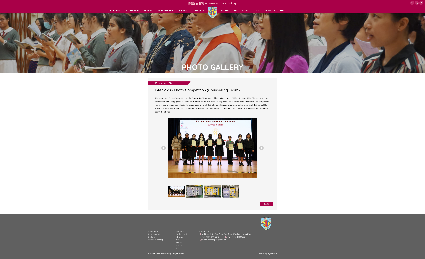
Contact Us (270, 10)
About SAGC (115, 10)
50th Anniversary (165, 10)
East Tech (273, 254)
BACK (266, 204)
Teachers (182, 10)
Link (282, 10)
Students (148, 10)
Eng (416, 3)
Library (256, 10)
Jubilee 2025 (198, 10)
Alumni (245, 10)
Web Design (263, 254)
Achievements (132, 10)
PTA (235, 10)
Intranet (225, 10)
